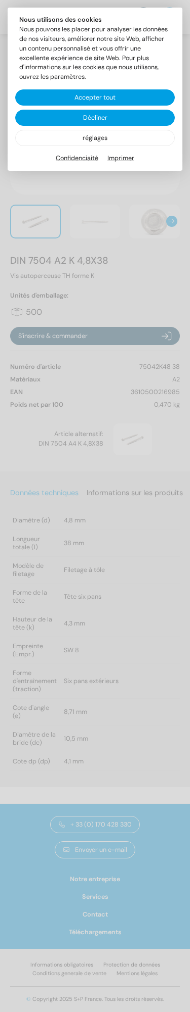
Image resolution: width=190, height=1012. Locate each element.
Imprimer (120, 158)
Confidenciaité (77, 158)
